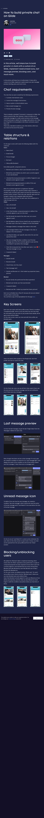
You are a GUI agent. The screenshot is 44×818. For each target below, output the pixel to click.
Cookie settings (12, 619)
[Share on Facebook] (7, 53)
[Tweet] (4, 53)
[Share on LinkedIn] (9, 53)
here (34, 297)
